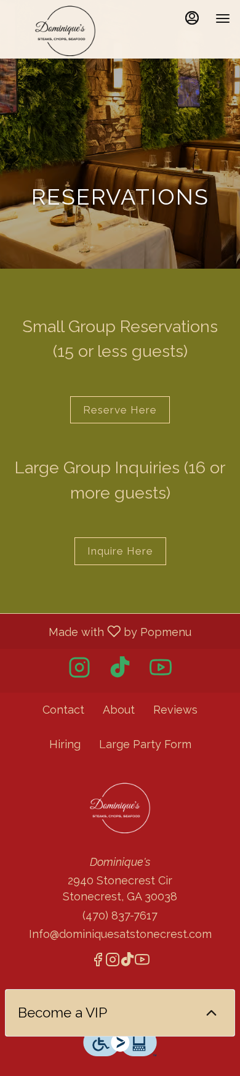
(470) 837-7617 (120, 915)
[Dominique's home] (65, 31)
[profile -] (192, 17)
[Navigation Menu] (222, 18)
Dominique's (120, 808)
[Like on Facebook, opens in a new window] (97, 962)
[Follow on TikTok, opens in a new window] (120, 671)
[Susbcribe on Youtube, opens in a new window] (161, 671)
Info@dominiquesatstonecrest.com (120, 933)
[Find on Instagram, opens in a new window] (79, 671)
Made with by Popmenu (100, 631)
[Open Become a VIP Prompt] (211, 1013)
